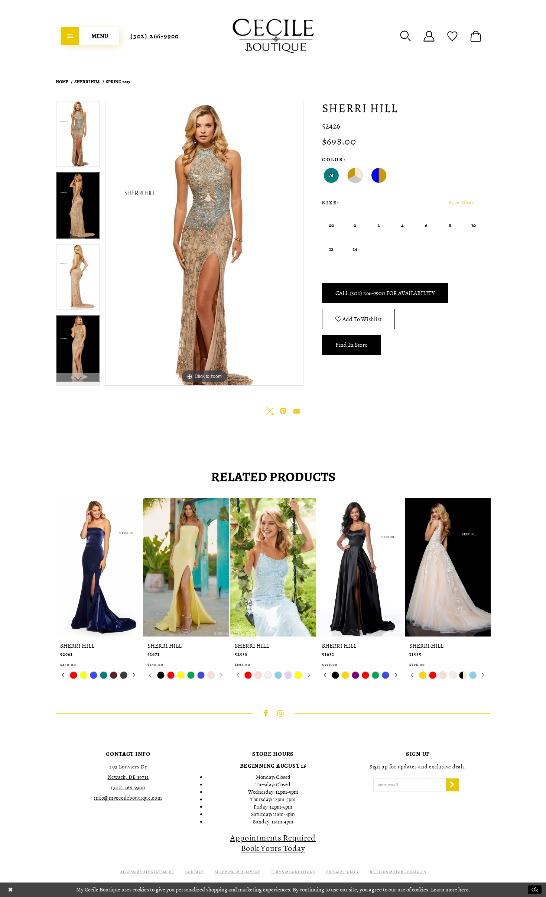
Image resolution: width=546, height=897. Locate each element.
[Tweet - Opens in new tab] (270, 411)
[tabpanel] (78, 136)
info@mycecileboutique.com (128, 798)
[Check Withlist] (452, 36)
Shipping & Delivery (237, 872)
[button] (406, 36)
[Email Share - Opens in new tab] (296, 411)
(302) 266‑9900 (154, 36)
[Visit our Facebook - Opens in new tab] (266, 713)
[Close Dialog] (10, 889)
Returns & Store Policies (398, 872)
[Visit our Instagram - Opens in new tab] (280, 713)
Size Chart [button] (463, 202)
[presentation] (99, 567)
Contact (194, 872)
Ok (535, 889)
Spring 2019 (118, 82)
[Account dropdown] (429, 36)
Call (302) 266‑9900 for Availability (385, 293)
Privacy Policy (342, 872)
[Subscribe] (452, 784)
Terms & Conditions (293, 872)
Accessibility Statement (147, 872)
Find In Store (351, 345)
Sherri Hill (87, 82)
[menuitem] (90, 36)
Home (62, 82)
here (463, 889)
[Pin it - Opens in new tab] (283, 411)
